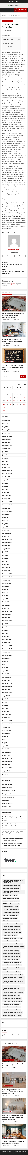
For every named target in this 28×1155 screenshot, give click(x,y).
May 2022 (5, 558)
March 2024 (5, 492)
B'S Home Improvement (10, 907)
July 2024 (5, 483)
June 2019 (5, 664)
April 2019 (5, 671)
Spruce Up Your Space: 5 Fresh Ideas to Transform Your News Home (12, 367)
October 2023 (6, 508)
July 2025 (5, 452)
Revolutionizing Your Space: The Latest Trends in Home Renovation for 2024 (13, 315)
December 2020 (7, 611)
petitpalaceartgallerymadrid (10, 1035)
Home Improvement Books (11, 953)
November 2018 (7, 686)
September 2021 (7, 583)
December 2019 (7, 646)
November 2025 (7, 439)
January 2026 (6, 433)
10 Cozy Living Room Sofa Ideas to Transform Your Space (13, 1142)
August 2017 (6, 733)
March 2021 (5, 602)
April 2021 (5, 599)
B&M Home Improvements (11, 901)
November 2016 (7, 761)
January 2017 (6, 755)
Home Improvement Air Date (12, 932)
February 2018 (6, 714)
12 (10, 397)
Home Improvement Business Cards (12, 968)
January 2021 (6, 608)
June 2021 (5, 592)
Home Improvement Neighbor (12, 1001)
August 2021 (6, 586)
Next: (13, 271)
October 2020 (6, 617)
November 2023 (7, 505)
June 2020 (5, 627)
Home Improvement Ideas (11, 986)
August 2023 (6, 514)
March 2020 (5, 636)
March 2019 (5, 674)
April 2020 (5, 633)
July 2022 (5, 552)
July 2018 (5, 699)
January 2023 (6, 536)
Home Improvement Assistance (13, 944)
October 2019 (6, 652)
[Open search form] (12, 9)
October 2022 (6, 546)
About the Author (8, 43)
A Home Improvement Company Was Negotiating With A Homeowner (13, 881)
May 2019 (5, 668)
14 (17, 397)
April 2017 (5, 746)
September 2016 (7, 768)
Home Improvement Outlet (11, 1004)
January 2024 (6, 499)
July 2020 (5, 624)
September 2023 (7, 511)
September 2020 (7, 621)
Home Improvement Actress (11, 929)
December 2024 (7, 470)
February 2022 (6, 567)
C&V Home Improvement (10, 915)
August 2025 (6, 449)
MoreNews (19, 1151)
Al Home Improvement (10, 895)
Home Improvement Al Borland (12, 938)
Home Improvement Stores (11, 1010)
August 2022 (6, 549)
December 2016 (7, 758)
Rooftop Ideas (6, 806)
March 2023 (5, 530)
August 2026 (6, 420)
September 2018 (7, 693)
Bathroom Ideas (7, 784)
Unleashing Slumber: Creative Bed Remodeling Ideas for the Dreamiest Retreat (13, 833)
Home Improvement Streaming (12, 1013)
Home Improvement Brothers (12, 962)
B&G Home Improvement (11, 898)
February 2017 (6, 752)
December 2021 (7, 574)
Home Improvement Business (12, 965)
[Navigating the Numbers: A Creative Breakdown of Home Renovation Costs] (14, 1080)
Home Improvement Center (11, 972)
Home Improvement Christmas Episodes (12, 978)
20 (14, 401)
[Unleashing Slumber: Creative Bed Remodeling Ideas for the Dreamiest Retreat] (14, 1106)
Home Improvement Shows (11, 1007)
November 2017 (7, 724)
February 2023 (6, 533)
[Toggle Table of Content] (18, 39)
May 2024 (5, 486)
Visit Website (8, 256)
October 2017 (6, 727)
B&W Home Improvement (11, 904)
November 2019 (7, 649)
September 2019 (7, 655)
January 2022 (6, 571)
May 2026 (5, 427)
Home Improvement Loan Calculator (11, 989)
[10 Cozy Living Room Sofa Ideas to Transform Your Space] (14, 1131)
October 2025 (6, 442)
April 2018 (5, 708)
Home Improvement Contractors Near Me (13, 982)
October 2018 (6, 689)
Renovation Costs (7, 803)
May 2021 (5, 596)
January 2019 (6, 680)
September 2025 (7, 445)
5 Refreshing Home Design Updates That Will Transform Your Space (12, 341)
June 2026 (5, 424)
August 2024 (6, 480)
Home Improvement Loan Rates (13, 993)
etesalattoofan (6, 1037)
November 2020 (7, 614)
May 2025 (5, 458)
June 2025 (5, 455)
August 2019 (6, 658)
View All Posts (20, 256)
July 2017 (5, 736)
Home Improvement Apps (11, 941)
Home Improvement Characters (13, 975)
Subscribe (22, 9)
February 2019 (6, 677)
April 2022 (5, 561)
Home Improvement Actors (11, 927)
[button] (2, 9)
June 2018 (5, 702)
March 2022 (5, 564)
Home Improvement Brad (11, 959)
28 (17, 404)
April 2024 (5, 489)
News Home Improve (8, 21)
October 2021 (6, 580)
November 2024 (7, 474)
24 (4, 404)
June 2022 (5, 555)
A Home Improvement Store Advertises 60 (11, 891)
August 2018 (6, 696)
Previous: (12, 264)
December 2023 (7, 502)
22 (20, 401)
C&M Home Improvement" (11, 912)
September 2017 (7, 730)
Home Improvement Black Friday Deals (13, 947)
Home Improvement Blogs (11, 951)
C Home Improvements (10, 918)
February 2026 (6, 430)
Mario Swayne (7, 30)
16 (24, 397)
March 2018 (5, 711)
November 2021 (7, 577)
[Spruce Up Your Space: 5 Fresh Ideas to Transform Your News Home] (14, 355)
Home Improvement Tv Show (12, 1015)
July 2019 (5, 661)
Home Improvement (8, 791)
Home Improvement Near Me (12, 998)
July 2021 (5, 589)
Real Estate (5, 800)
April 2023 (5, 527)
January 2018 (6, 718)
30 (24, 404)
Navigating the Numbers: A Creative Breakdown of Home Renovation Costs (13, 826)
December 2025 (7, 436)
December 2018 (7, 683)
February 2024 (6, 495)
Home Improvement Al (10, 935)
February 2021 (6, 605)
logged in (12, 284)
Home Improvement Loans (11, 995)
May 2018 (5, 705)
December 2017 (7, 721)
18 (7, 401)
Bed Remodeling (7, 787)
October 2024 (6, 477)
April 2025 (5, 461)
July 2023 (5, 517)
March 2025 (5, 464)
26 (10, 404)
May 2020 (5, 630)
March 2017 (5, 749)
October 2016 (6, 764)
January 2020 (6, 642)
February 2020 (6, 639)
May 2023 (5, 524)
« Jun (3, 410)
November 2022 (7, 542)
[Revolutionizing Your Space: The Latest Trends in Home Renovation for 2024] (14, 303)
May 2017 (5, 743)
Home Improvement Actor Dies (12, 924)
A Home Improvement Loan (11, 885)
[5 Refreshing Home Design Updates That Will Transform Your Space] (14, 329)
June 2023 (5, 520)
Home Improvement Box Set (12, 956)
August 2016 (6, 771)
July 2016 (5, 774)
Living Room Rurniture (9, 794)
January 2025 (6, 467)
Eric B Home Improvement (11, 921)
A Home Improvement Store (11, 888)
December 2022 (7, 539)
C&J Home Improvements (11, 909)
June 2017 (5, 739)
